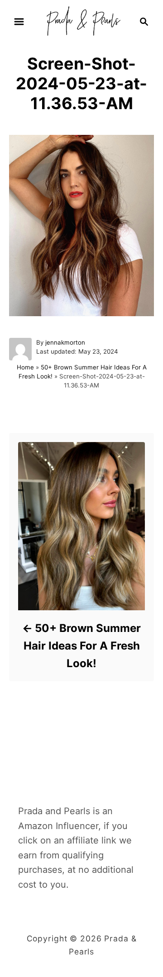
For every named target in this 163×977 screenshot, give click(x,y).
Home (25, 367)
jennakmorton (65, 342)
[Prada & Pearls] (81, 20)
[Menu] (19, 21)
